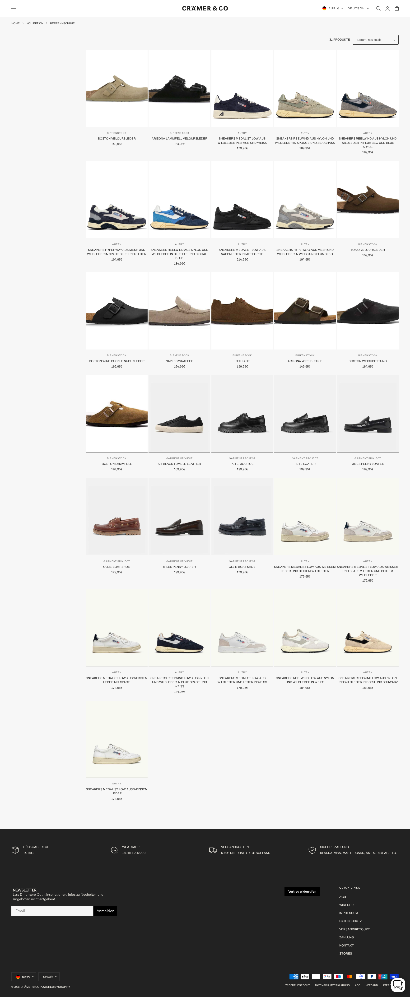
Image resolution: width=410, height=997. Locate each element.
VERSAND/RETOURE (354, 929)
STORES (345, 953)
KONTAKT (346, 945)
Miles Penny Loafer (367, 464)
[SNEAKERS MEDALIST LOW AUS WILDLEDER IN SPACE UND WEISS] (242, 88)
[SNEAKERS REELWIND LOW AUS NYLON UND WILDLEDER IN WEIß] (305, 627)
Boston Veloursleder (117, 138)
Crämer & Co (30, 986)
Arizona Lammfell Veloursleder (179, 138)
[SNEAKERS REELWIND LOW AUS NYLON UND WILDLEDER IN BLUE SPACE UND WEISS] (179, 627)
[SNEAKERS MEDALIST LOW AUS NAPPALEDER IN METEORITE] (242, 199)
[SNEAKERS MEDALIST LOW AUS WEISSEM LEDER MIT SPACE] (117, 627)
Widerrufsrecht (297, 985)
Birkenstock (116, 133)
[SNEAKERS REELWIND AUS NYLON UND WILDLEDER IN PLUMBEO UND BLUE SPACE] (368, 88)
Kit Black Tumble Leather (179, 464)
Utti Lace (242, 361)
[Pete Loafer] (305, 413)
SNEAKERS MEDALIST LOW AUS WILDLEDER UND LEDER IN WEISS (242, 680)
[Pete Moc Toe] (242, 413)
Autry (242, 133)
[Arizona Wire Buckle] (305, 310)
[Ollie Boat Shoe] (117, 516)
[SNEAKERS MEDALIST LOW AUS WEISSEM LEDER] (117, 739)
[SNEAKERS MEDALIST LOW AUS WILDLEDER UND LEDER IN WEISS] (242, 627)
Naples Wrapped (179, 361)
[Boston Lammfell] (117, 413)
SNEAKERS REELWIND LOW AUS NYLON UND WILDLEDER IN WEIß (305, 680)
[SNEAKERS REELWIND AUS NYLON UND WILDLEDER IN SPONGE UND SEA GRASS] (305, 88)
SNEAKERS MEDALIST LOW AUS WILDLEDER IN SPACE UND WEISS (242, 140)
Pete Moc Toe (242, 464)
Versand (372, 985)
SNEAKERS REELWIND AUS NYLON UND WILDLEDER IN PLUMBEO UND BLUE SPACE (367, 143)
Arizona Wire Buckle (305, 361)
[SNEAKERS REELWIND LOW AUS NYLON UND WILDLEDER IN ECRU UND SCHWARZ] (368, 627)
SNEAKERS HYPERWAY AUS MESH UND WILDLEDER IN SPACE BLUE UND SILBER (116, 252)
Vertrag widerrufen (302, 891)
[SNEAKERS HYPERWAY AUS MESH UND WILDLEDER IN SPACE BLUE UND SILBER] (117, 199)
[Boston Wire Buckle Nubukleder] (117, 310)
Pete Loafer (305, 464)
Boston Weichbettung (368, 361)
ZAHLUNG (346, 937)
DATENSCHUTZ (350, 921)
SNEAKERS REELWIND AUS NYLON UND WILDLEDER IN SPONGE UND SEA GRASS (305, 140)
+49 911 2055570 (133, 853)
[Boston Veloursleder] (117, 88)
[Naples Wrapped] (179, 310)
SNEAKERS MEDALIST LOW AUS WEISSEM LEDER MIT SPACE (117, 680)
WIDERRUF (347, 905)
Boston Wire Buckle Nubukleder (116, 361)
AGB (342, 897)
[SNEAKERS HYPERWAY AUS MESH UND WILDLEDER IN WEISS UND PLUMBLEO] (305, 199)
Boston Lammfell (117, 464)
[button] (13, 8)
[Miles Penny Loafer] (368, 413)
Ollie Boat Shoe (116, 566)
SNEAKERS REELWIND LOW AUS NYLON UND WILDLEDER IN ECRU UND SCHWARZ (367, 680)
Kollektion (35, 23)
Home (15, 23)
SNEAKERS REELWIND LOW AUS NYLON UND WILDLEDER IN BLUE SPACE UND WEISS (179, 682)
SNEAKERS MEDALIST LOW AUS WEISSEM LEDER (117, 791)
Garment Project (179, 458)
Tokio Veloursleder (367, 250)
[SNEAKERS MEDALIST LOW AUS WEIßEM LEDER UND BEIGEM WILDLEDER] (305, 516)
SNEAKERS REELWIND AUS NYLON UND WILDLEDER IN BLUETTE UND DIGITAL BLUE (179, 254)
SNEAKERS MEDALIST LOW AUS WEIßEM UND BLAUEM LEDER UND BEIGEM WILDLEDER (368, 571)
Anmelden (105, 910)
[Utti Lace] (242, 310)
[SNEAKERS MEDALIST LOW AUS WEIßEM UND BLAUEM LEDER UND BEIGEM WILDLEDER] (368, 516)
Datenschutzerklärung (332, 985)
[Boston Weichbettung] (368, 310)
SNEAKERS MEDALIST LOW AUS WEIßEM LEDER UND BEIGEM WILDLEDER (305, 569)
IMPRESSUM (348, 913)
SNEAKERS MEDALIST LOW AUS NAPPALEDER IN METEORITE (242, 252)
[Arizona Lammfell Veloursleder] (179, 88)
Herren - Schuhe (62, 23)
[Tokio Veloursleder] (368, 199)
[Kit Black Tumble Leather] (179, 413)
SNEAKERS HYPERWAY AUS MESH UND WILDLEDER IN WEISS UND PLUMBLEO (305, 252)
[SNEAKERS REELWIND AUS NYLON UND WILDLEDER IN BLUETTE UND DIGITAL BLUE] (179, 199)
